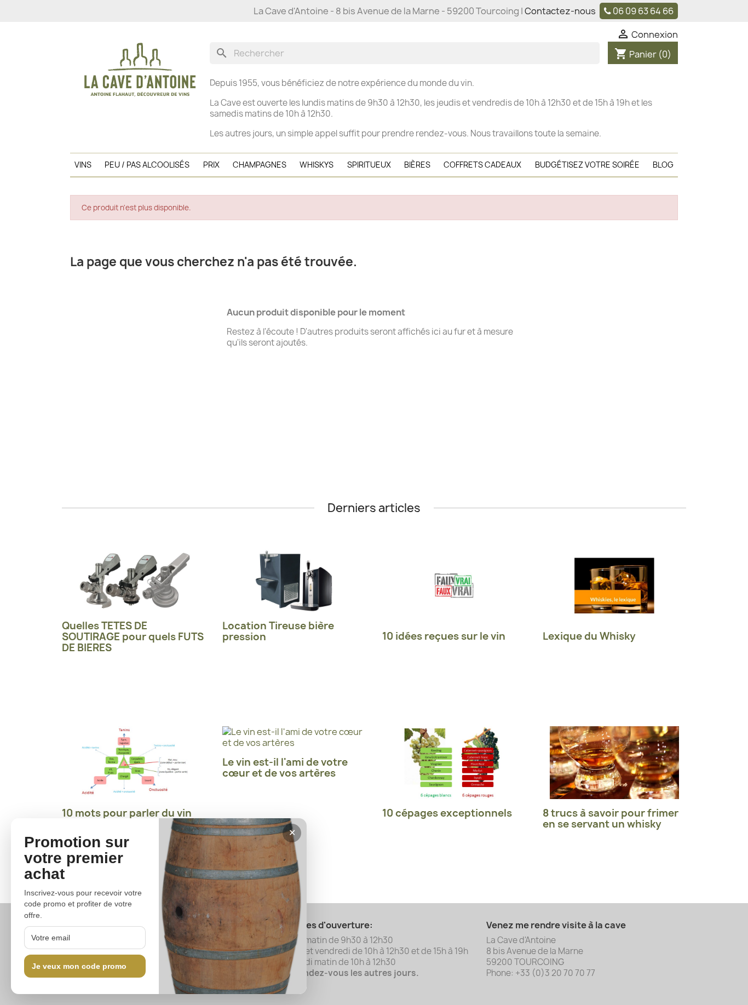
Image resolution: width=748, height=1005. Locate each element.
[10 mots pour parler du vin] (134, 762)
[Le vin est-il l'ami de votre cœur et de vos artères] (294, 737)
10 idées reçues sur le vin (443, 636)
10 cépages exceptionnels (447, 813)
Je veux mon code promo (79, 966)
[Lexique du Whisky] (615, 585)
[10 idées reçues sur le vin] (454, 585)
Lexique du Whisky (589, 636)
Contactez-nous (560, 11)
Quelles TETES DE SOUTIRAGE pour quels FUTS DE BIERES (133, 636)
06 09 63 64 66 (643, 11)
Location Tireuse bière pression (278, 631)
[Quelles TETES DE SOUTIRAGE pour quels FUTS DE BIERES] (134, 580)
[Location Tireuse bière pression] (294, 580)
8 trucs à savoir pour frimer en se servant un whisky (610, 818)
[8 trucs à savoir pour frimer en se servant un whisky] (615, 762)
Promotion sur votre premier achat (76, 858)
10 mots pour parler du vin (127, 813)
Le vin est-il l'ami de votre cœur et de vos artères (285, 767)
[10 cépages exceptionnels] (454, 762)
